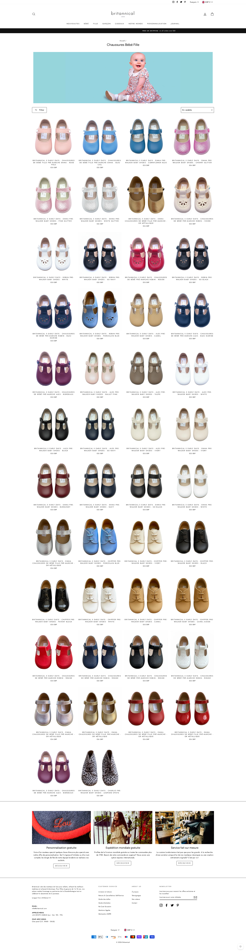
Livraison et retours (105, 892)
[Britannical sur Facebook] (166, 905)
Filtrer (41, 109)
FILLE (95, 24)
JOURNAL (175, 24)
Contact (134, 903)
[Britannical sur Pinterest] (177, 905)
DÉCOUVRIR (123, 863)
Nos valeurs (136, 899)
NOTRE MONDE (136, 24)
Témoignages (136, 895)
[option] (123, 31)
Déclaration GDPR (105, 914)
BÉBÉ (86, 24)
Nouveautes (73, 24)
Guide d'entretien (104, 903)
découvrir (61, 866)
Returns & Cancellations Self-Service (111, 895)
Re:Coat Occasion (105, 906)
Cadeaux (119, 24)
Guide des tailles (104, 899)
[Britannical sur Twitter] (172, 905)
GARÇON (106, 24)
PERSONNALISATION (156, 24)
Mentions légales (104, 910)
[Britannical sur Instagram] (161, 905)
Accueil (122, 41)
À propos (135, 892)
